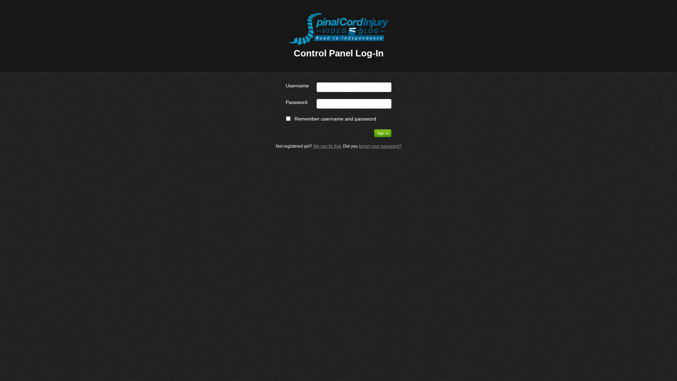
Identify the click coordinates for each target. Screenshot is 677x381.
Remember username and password (335, 119)
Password (296, 102)
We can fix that (327, 146)
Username (297, 85)
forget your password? (380, 146)
